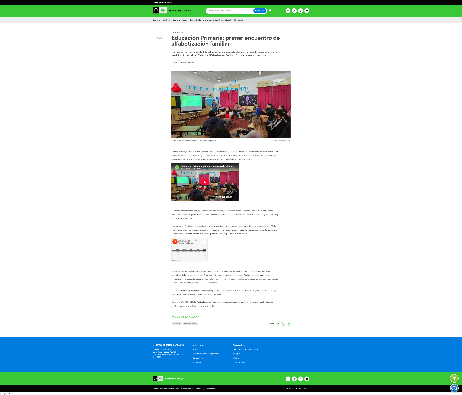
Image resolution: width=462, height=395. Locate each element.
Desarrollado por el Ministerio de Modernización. (173, 389)
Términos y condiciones (205, 389)
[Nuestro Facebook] (288, 10)
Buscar (261, 10)
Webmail (236, 358)
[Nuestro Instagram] (300, 10)
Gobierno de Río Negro (161, 20)
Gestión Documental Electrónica (245, 349)
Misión (195, 349)
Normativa (197, 362)
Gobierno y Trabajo (180, 20)
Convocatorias (239, 362)
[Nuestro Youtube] (306, 10)
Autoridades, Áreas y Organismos (206, 354)
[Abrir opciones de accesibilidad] (454, 378)
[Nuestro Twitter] (294, 10)
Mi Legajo (236, 354)
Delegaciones (198, 358)
